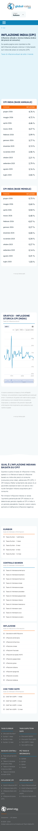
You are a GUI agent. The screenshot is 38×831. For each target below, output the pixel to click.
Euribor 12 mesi (8, 742)
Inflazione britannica (12, 642)
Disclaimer (4, 817)
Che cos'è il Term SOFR (28, 739)
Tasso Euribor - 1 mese (13, 541)
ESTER (23, 761)
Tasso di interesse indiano (14, 600)
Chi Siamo (13, 817)
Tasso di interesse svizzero (14, 617)
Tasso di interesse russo (14, 608)
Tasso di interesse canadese (15, 591)
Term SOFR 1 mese (27, 742)
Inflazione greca (11, 663)
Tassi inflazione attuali (28, 785)
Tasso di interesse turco (13, 613)
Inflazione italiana (12, 667)
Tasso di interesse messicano (15, 604)
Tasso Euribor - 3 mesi (13, 545)
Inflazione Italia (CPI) (10, 788)
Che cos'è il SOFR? (27, 736)
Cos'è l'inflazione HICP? (29, 788)
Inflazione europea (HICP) (14, 655)
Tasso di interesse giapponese (16, 596)
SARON (23, 759)
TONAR (23, 767)
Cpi (4, 28)
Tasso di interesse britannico (15, 579)
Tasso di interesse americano (15, 570)
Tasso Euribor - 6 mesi (13, 550)
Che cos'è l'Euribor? (9, 733)
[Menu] (4, 22)
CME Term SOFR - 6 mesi (14, 705)
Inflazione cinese (11, 646)
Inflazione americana (13, 638)
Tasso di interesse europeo (14, 587)
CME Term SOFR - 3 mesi (14, 701)
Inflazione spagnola (12, 672)
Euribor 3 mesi (8, 739)
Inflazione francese (12, 650)
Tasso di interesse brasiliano (15, 575)
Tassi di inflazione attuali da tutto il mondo (17, 54)
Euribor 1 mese (8, 736)
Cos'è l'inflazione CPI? (10, 785)
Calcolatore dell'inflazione (14, 633)
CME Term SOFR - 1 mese (14, 697)
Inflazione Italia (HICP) (28, 796)
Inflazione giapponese (13, 659)
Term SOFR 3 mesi (27, 745)
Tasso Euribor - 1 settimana (15, 537)
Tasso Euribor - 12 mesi (13, 554)
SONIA (23, 764)
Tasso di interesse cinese (14, 583)
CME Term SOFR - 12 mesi (14, 709)
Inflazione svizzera (12, 676)
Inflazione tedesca (12, 680)
